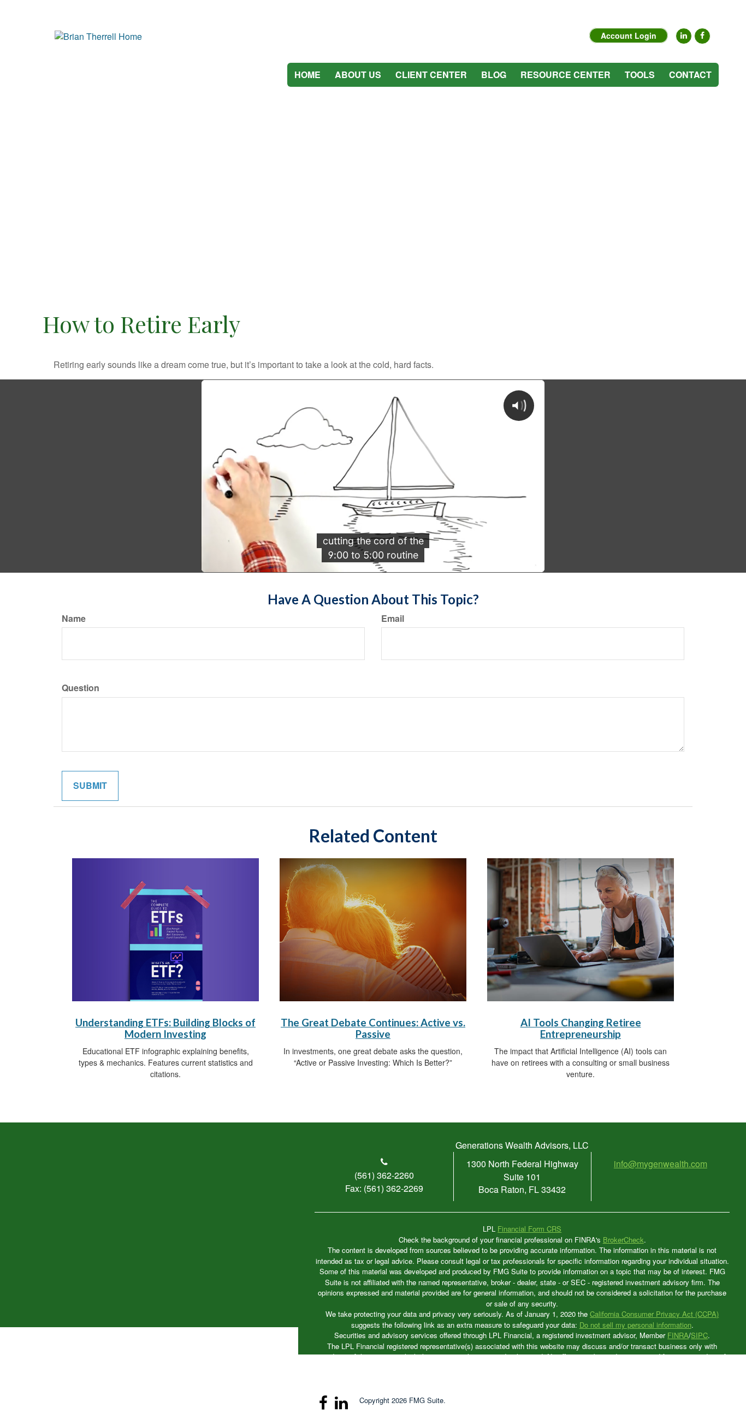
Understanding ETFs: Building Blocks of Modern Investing (165, 1028)
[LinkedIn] (684, 36)
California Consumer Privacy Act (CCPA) (654, 1314)
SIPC (699, 1335)
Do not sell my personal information (635, 1325)
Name (74, 619)
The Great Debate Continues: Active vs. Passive (373, 1028)
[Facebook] (702, 36)
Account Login (628, 35)
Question (80, 688)
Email (392, 619)
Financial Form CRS (529, 1228)
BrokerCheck (623, 1239)
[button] (358, 75)
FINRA (678, 1335)
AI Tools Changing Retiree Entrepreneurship (580, 1028)
